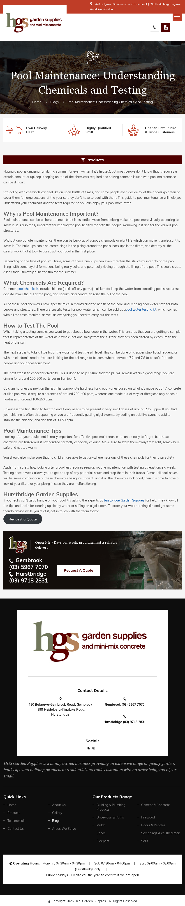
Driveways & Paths (110, 817)
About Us (59, 805)
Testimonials (16, 821)
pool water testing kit (141, 309)
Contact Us (15, 829)
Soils (144, 841)
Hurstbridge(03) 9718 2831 (28, 577)
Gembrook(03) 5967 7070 (28, 563)
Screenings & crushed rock (160, 833)
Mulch (101, 825)
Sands (101, 833)
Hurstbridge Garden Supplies (123, 500)
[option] (33, 130)
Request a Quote (23, 519)
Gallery (57, 813)
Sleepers (103, 841)
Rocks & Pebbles (153, 825)
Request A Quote (165, 27)
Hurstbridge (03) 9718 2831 (125, 722)
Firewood (148, 817)
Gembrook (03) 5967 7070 (125, 705)
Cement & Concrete (155, 805)
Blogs (54, 102)
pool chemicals (28, 289)
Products (13, 813)
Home (36, 102)
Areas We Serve (64, 829)
